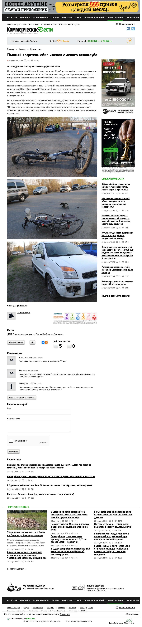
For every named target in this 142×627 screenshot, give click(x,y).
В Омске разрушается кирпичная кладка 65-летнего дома (117, 282)
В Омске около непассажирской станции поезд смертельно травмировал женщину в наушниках (26, 555)
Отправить (13, 451)
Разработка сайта (116, 623)
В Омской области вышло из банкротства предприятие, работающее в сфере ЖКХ (116, 187)
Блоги (70, 25)
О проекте (33, 611)
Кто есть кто (34, 25)
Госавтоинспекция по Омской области (33, 334)
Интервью (45, 25)
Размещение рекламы (16, 611)
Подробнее (65, 614)
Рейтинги (62, 25)
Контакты (44, 611)
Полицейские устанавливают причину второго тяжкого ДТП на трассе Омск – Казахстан (51, 476)
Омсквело (59, 334)
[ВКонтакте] (43, 342)
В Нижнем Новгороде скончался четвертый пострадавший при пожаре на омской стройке (111, 536)
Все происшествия (15, 568)
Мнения (54, 25)
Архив (77, 25)
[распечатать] (32, 344)
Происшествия (18, 507)
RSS (82, 611)
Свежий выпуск (13, 25)
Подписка (73, 611)
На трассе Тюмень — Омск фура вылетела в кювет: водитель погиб (40, 494)
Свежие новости (113, 178)
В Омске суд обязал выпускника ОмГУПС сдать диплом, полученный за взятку (117, 235)
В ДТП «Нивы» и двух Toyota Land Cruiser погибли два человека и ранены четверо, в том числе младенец (112, 550)
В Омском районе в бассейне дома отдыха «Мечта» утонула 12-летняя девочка (113, 514)
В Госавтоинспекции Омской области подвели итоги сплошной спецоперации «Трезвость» (116, 202)
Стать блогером (58, 611)
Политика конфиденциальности (79, 621)
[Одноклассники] (46, 342)
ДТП (9, 334)
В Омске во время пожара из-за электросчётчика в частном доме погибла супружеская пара (69, 514)
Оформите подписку (34, 585)
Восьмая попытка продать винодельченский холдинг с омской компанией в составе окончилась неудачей (116, 219)
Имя (9, 408)
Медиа (24, 25)
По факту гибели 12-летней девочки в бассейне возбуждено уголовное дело (70, 527)
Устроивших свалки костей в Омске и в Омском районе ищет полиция (117, 270)
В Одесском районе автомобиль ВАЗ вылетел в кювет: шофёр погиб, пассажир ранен (49, 485)
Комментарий (13, 418)
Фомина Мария (23, 313)
